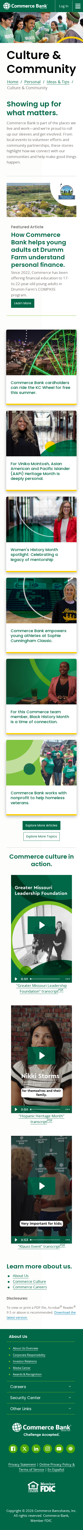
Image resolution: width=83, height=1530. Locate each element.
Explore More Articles (41, 825)
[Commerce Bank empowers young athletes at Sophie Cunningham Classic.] (41, 615)
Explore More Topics (41, 836)
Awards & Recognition (27, 1374)
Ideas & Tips (58, 81)
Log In (63, 6)
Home (12, 81)
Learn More (24, 303)
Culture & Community (27, 87)
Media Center (22, 1368)
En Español (56, 1469)
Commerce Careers (30, 1287)
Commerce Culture (29, 1281)
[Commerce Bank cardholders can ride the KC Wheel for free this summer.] (41, 367)
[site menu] (77, 6)
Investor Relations (25, 1361)
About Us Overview (25, 1348)
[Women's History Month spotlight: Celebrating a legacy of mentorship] (41, 534)
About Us (21, 1275)
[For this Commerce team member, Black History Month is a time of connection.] (41, 696)
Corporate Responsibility (29, 1355)
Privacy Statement (22, 1464)
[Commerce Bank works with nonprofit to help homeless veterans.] (41, 777)
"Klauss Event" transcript (39, 1246)
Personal (32, 81)
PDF (61, 990)
